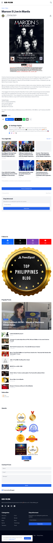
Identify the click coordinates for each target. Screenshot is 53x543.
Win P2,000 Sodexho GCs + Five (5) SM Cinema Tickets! (25, 346)
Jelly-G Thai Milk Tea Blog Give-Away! (20, 359)
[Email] (27, 119)
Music (7, 8)
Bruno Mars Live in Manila (16, 379)
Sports (3, 523)
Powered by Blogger (9, 490)
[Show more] (30, 119)
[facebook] (9, 133)
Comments (6, 396)
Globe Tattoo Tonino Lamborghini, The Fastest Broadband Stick (27, 373)
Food (15, 515)
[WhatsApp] (24, 119)
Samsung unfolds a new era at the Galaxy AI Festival (26, 174)
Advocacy (4, 515)
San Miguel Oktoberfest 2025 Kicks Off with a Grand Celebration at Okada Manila (9, 154)
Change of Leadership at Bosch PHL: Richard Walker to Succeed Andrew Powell (29, 340)
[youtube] (8, 506)
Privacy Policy (40, 535)
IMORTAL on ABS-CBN (16, 366)
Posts (5, 395)
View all (48, 138)
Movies (15, 518)
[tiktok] (13, 133)
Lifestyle (3, 518)
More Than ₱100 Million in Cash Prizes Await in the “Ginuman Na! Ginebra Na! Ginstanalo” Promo (30, 353)
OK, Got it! (27, 538)
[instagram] (11, 133)
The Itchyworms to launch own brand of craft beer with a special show (43, 174)
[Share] (50, 15)
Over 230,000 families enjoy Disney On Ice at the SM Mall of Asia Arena (9, 174)
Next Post (48, 193)
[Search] (51, 2)
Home (3, 8)
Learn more (11, 539)
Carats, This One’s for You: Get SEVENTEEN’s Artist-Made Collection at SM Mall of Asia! (43, 154)
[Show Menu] (2, 2)
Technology (16, 523)
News (15, 520)
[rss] (14, 506)
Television (4, 525)
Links (34, 535)
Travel (15, 525)
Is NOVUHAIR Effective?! (16, 333)
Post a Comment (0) (26, 188)
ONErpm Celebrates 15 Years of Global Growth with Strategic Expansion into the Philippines (26, 154)
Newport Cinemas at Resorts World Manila (21, 386)
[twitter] (16, 133)
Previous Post (6, 193)
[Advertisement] (26, 223)
